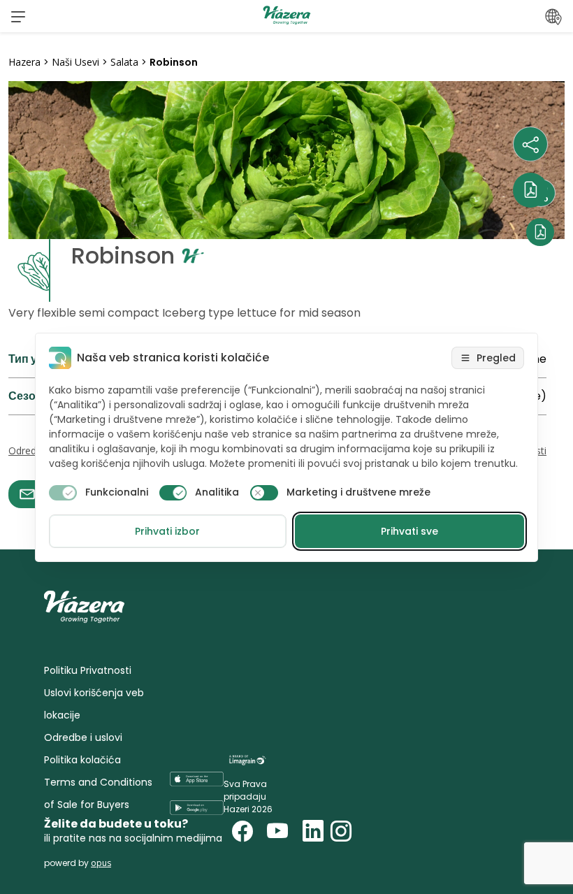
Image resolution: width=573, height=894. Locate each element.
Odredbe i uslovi (83, 737)
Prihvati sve (409, 531)
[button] (18, 16)
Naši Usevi (75, 62)
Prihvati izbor (167, 531)
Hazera (24, 62)
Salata (124, 62)
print (21, 516)
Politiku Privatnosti (87, 670)
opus (101, 863)
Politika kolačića (82, 760)
